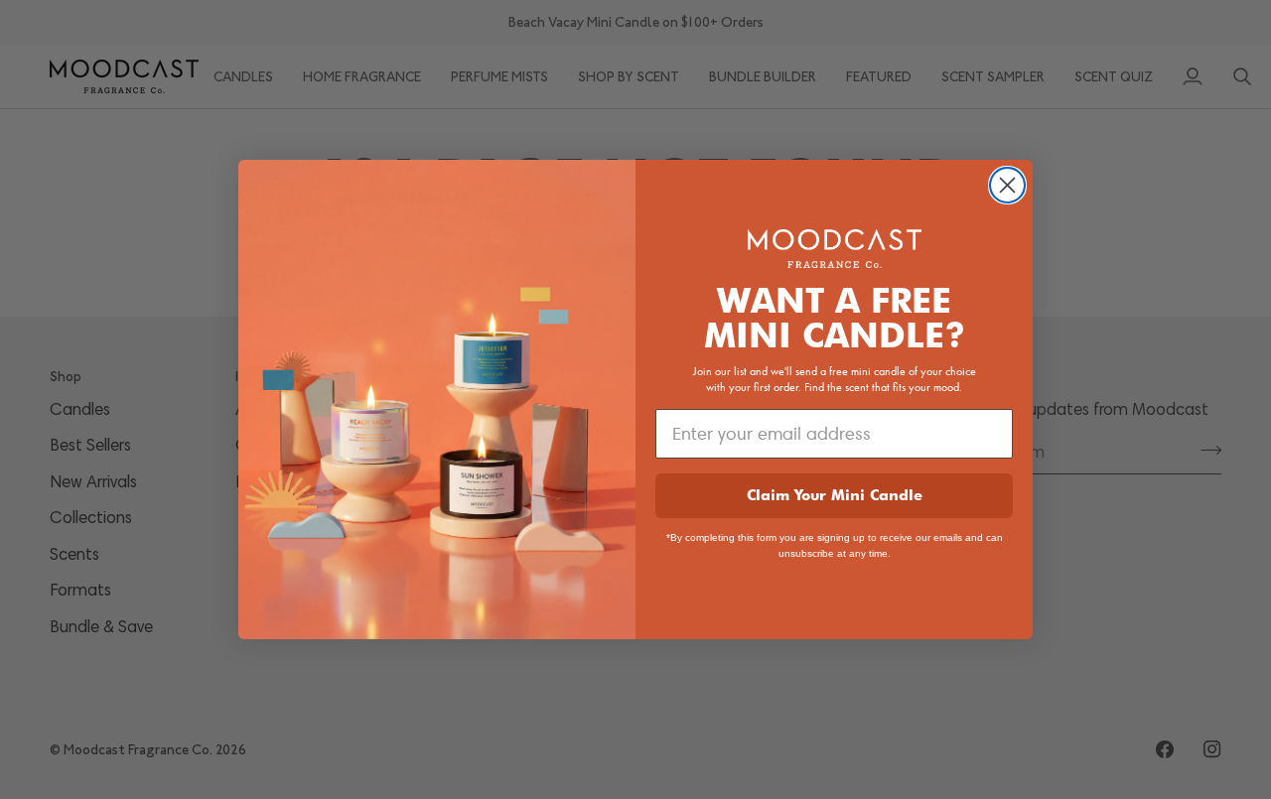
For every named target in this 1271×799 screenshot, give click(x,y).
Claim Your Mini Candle (834, 495)
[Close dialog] (1007, 185)
